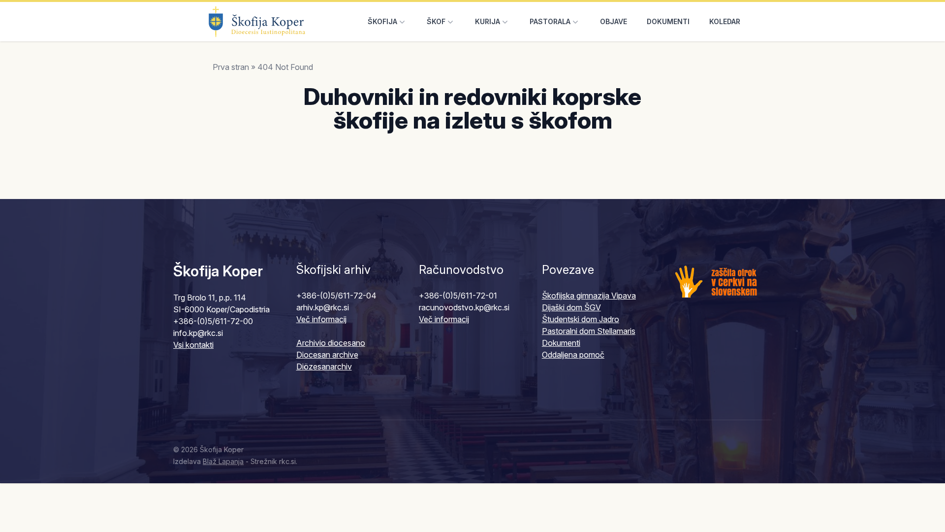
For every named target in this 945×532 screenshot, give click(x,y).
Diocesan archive (327, 355)
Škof (436, 21)
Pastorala (550, 21)
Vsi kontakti (193, 345)
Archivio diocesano (330, 343)
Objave (613, 21)
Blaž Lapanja (223, 461)
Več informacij (321, 319)
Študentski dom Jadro (580, 319)
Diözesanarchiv (324, 366)
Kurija (487, 21)
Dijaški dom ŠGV (571, 307)
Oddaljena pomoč (573, 355)
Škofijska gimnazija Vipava (589, 295)
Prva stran (231, 67)
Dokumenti (668, 21)
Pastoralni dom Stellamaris (588, 331)
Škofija (382, 21)
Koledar (724, 21)
